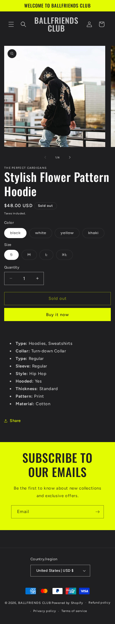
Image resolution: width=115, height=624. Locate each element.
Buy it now (57, 314)
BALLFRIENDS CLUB (34, 602)
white (43, 234)
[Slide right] (70, 157)
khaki (96, 234)
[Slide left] (45, 157)
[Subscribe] (97, 511)
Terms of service (74, 611)
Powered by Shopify (67, 602)
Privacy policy (44, 611)
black (18, 234)
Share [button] (15, 420)
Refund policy (99, 602)
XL (67, 256)
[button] (11, 24)
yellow (70, 234)
